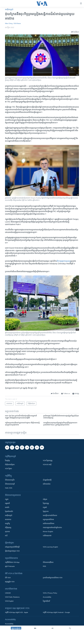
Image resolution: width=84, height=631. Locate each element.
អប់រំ (6, 536)
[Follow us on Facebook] (7, 447)
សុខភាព (7, 531)
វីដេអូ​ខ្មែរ (7, 460)
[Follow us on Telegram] (27, 447)
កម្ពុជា (6, 499)
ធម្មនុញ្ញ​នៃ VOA (9, 582)
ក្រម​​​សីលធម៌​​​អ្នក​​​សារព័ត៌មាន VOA (52, 578)
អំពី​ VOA (8, 578)
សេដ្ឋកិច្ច (7, 523)
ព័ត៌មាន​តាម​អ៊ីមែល (48, 562)
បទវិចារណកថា (47, 536)
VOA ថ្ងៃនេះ (8, 469)
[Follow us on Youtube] (17, 447)
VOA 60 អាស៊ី (47, 464)
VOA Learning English (50, 547)
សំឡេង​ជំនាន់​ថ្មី (47, 480)
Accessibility (47, 597)
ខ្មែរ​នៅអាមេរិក (9, 511)
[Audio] (52, 628)
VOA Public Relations (12, 597)
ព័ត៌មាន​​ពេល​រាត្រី (10, 484)
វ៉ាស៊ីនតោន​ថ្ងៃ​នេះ (10, 464)
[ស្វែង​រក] (70, 628)
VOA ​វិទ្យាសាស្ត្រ (47, 460)
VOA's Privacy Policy (50, 593)
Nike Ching (9, 23)
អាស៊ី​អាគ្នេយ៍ (9, 9)
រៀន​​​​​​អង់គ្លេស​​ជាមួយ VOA (12, 551)
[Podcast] (37, 447)
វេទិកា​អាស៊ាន (46, 484)
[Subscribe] (42, 447)
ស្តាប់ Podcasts (10, 566)
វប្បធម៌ (45, 507)
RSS (44, 566)
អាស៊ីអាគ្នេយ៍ (8, 515)
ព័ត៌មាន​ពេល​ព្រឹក (10, 480)
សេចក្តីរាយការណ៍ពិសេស (50, 515)
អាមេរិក (7, 507)
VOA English (9, 601)
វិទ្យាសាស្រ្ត (46, 503)
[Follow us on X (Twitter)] (12, 447)
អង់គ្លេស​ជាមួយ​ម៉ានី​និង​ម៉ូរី (12, 547)
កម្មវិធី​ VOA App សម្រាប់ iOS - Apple (16, 612)
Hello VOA (8, 488)
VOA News (17, 23)
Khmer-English (48, 531)
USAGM (8, 593)
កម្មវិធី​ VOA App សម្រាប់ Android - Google (56, 612)
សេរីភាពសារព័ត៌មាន (48, 523)
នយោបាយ (8, 519)
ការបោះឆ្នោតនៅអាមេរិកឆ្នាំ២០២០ (52, 527)
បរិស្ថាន (45, 499)
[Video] (35, 628)
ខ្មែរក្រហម (46, 511)
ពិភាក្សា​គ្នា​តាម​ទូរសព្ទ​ (63, 261)
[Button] (75, 32)
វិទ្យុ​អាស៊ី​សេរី (46, 601)
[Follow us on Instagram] (22, 447)
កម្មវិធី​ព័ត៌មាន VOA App (12, 562)
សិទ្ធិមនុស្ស (8, 527)
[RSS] (32, 447)
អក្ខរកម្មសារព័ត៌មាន (48, 519)
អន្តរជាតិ (7, 503)
